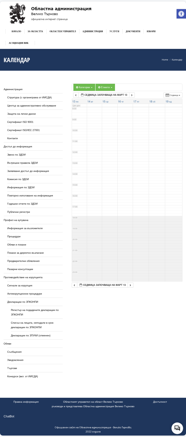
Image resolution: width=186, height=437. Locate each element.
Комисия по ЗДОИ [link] (18, 179)
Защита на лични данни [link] (21, 113)
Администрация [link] (13, 89)
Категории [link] (85, 87)
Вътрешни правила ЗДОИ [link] (22, 162)
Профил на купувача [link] (16, 220)
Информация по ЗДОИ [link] (21, 187)
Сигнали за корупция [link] (19, 285)
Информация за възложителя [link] (25, 228)
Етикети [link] (105, 87)
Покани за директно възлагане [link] (25, 252)
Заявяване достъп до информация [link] (28, 171)
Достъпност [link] (160, 401)
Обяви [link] (7, 343)
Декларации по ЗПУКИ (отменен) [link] (30, 335)
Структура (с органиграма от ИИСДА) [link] (29, 97)
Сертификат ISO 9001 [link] (20, 121)
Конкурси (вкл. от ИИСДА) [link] (22, 376)
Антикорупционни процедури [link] (24, 293)
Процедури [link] (14, 236)
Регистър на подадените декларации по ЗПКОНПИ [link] (35, 312)
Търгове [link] (12, 368)
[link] (181, 14)
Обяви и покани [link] (16, 244)
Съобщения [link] (14, 351)
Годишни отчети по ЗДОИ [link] (22, 203)
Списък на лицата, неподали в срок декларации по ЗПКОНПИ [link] (32, 325)
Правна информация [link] (26, 401)
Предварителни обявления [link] (23, 260)
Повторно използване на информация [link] (30, 195)
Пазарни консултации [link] (20, 269)
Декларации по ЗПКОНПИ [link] (22, 301)
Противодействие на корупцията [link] (23, 277)
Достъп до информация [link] (18, 146)
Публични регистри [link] (18, 211)
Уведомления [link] (15, 360)
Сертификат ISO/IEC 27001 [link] (23, 130)
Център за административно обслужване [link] (31, 105)
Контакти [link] (12, 138)
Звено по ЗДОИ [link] (16, 154)
